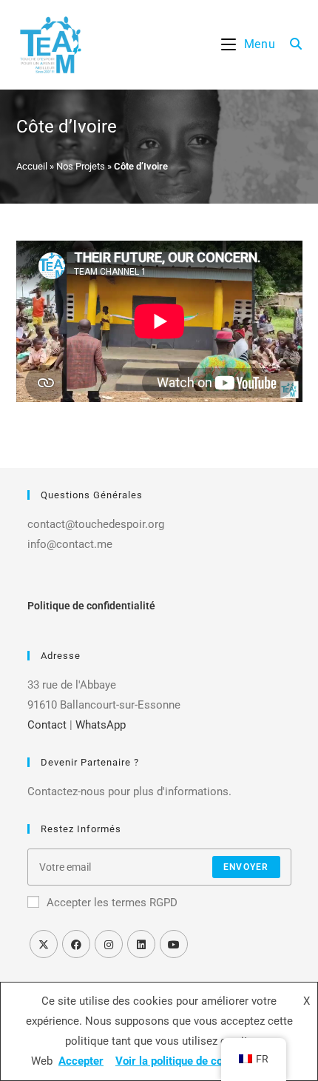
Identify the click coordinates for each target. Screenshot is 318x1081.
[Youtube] (174, 944)
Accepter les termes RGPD (112, 902)
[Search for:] (290, 44)
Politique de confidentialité (91, 606)
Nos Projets (80, 166)
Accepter (81, 1061)
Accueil (31, 166)
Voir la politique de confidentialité (198, 1061)
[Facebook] (76, 944)
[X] (44, 944)
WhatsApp (100, 725)
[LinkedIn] (141, 944)
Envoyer (245, 867)
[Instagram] (109, 944)
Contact (47, 725)
